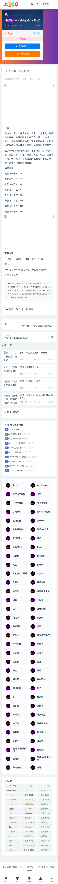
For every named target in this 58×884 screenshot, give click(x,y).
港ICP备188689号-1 (35, 867)
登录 (47, 4)
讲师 (24, 79)
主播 (29, 795)
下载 (13, 795)
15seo (21, 867)
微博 (12, 809)
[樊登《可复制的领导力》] (11, 383)
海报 (20, 309)
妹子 (13, 804)
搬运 (28, 813)
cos (29, 786)
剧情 (12, 800)
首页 (17, 79)
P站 (29, 790)
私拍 (13, 827)
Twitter (44, 790)
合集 (29, 800)
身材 (13, 845)
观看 (13, 841)
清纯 (28, 818)
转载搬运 (29, 845)
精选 (45, 827)
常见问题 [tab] (25, 71)
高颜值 (29, 850)
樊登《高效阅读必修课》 (31, 367)
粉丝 (28, 827)
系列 (12, 832)
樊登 (31, 79)
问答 (29, 881)
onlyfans (12, 790)
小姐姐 (28, 804)
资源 (45, 841)
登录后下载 (24, 46)
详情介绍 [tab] (12, 71)
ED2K (45, 786)
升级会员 (24, 54)
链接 (30, 309)
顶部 (52, 881)
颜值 (13, 850)
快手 (28, 809)
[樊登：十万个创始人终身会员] (11, 356)
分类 (17, 881)
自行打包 (28, 836)
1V (13, 786)
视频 (29, 841)
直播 (44, 822)
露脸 (44, 845)
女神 (45, 800)
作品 (45, 795)
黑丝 (44, 850)
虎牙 (44, 836)
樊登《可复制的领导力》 (31, 381)
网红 (29, 832)
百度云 (12, 822)
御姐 (44, 804)
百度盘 (29, 822)
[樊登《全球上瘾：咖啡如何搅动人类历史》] (11, 401)
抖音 (44, 809)
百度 (45, 818)
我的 (40, 881)
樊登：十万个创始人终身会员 (33, 353)
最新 (12, 818)
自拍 (13, 836)
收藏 (37, 33)
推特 (13, 813)
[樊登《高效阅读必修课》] (11, 369)
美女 (44, 832)
